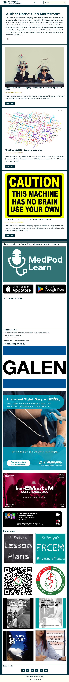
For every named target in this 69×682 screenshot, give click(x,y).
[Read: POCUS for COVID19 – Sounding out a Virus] (34, 129)
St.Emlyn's (13, 2)
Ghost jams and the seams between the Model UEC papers (16, 340)
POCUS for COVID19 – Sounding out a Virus (23, 150)
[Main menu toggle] (34, 2)
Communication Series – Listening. (11, 338)
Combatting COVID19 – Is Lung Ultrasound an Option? (28, 219)
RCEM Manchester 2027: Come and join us (12, 335)
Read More (9, 103)
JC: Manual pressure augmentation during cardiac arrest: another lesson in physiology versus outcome (26, 332)
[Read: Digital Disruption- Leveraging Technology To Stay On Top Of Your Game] (34, 67)
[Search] (64, 2)
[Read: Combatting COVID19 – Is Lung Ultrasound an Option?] (34, 196)
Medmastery (38, 679)
